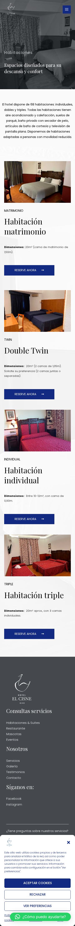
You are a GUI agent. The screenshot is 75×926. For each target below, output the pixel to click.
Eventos (12, 740)
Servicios (13, 761)
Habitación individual (23, 475)
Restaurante (15, 728)
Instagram (14, 804)
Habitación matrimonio (25, 226)
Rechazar (38, 894)
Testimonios (15, 772)
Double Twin (26, 350)
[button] (68, 842)
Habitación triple (34, 595)
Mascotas (13, 734)
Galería (12, 766)
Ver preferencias (37, 906)
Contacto (13, 778)
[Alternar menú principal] (67, 9)
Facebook (13, 799)
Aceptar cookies (37, 883)
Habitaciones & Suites (23, 723)
